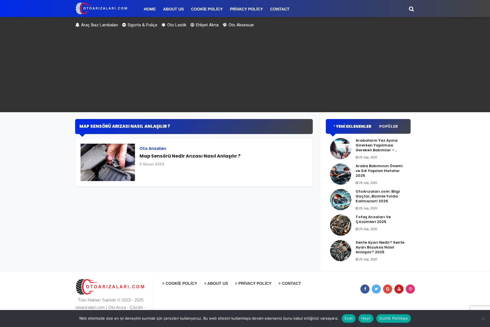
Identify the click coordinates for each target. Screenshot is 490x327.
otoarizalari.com (90, 307)
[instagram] (410, 289)
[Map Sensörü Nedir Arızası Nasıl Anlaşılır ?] (194, 164)
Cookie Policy (180, 283)
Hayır (366, 318)
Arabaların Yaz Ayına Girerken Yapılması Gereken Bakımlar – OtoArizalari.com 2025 (378, 148)
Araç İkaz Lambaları (99, 24)
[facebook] (364, 289)
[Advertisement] (245, 72)
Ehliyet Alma (207, 24)
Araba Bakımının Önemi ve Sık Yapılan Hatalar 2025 (379, 170)
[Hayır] (483, 318)
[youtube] (399, 289)
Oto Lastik (176, 24)
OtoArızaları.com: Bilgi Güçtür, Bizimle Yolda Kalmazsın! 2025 (378, 196)
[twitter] (376, 289)
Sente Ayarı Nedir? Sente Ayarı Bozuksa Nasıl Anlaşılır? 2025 (380, 247)
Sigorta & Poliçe (141, 24)
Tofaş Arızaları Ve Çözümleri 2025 (373, 219)
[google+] (387, 289)
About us (217, 283)
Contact (291, 283)
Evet (349, 318)
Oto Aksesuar (240, 24)
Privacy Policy (254, 283)
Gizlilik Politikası (393, 318)
